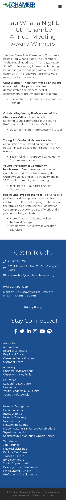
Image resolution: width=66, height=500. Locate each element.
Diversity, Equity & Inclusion (20, 467)
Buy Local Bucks (14, 354)
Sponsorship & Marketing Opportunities (28, 435)
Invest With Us (12, 413)
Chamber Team (13, 361)
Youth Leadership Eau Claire (21, 391)
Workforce (10, 441)
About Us (9, 343)
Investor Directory (14, 417)
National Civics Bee (15, 448)
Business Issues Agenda (18, 370)
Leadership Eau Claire (17, 383)
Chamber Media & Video (18, 358)
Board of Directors (15, 350)
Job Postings (11, 444)
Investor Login (12, 421)
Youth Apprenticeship (17, 463)
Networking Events (15, 424)
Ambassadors (11, 347)
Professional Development (20, 474)
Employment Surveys (17, 470)
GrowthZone (46, 495)
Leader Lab (10, 387)
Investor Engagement (17, 406)
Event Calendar (13, 410)
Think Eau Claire (13, 456)
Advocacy (9, 367)
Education (9, 379)
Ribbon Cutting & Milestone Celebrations (29, 428)
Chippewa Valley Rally (17, 374)
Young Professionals (16, 394)
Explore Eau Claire (15, 452)
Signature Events (14, 432)
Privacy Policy (33, 307)
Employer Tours (13, 459)
